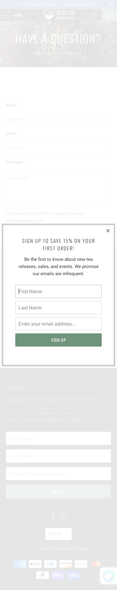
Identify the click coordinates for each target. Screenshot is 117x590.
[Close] (108, 230)
